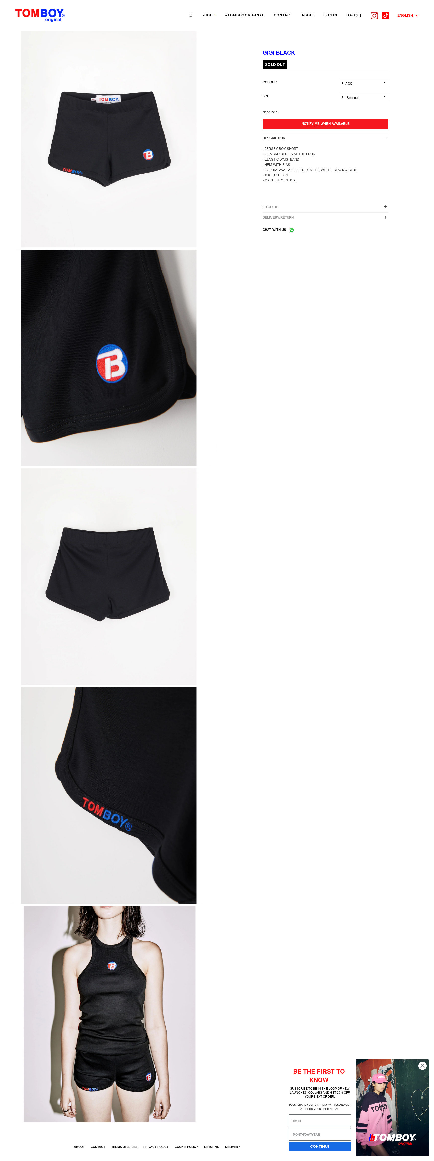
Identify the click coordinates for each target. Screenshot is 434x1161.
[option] (108, 140)
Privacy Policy (156, 1147)
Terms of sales (124, 1147)
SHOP (207, 15)
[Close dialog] (422, 1065)
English (405, 15)
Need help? (271, 112)
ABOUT (308, 15)
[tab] (325, 138)
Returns (211, 1147)
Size (266, 96)
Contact (283, 15)
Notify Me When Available (326, 124)
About (79, 1147)
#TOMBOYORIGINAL (245, 15)
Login (330, 15)
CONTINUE (320, 1146)
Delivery (232, 1147)
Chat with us (274, 230)
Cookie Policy (186, 1147)
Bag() (354, 15)
